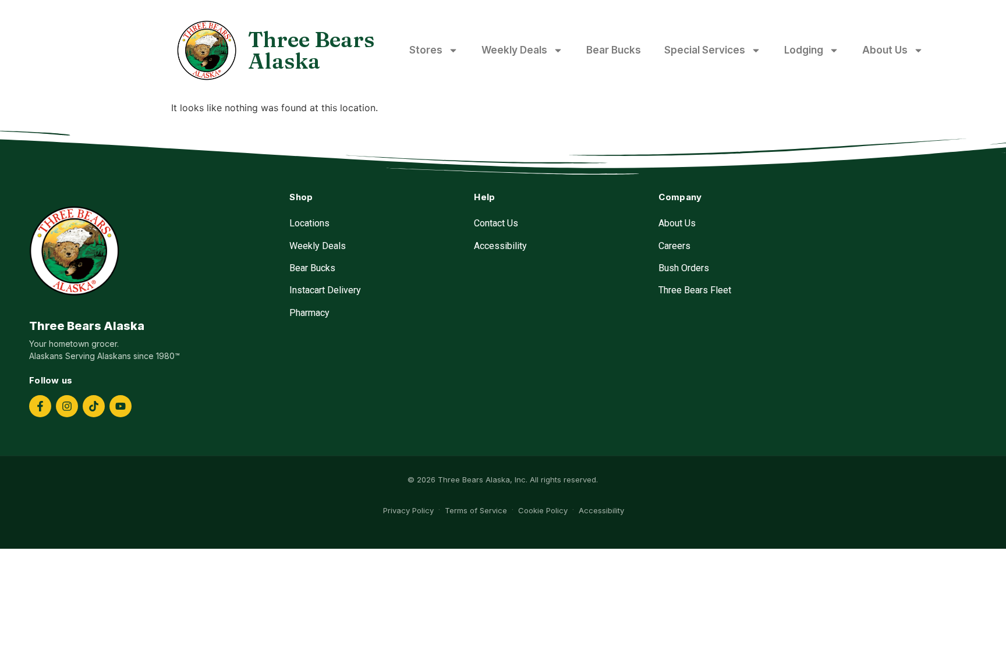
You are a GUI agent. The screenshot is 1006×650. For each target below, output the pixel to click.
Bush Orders (683, 268)
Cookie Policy (543, 510)
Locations (309, 223)
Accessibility (500, 245)
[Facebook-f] (40, 406)
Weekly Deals (514, 50)
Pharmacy (309, 312)
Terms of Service (476, 510)
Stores (425, 50)
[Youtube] (120, 406)
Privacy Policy (408, 510)
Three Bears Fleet (694, 290)
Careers (674, 245)
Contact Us (496, 223)
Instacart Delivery (325, 290)
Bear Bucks (613, 50)
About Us (885, 50)
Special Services (704, 50)
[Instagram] (67, 406)
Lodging (803, 50)
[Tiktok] (94, 406)
